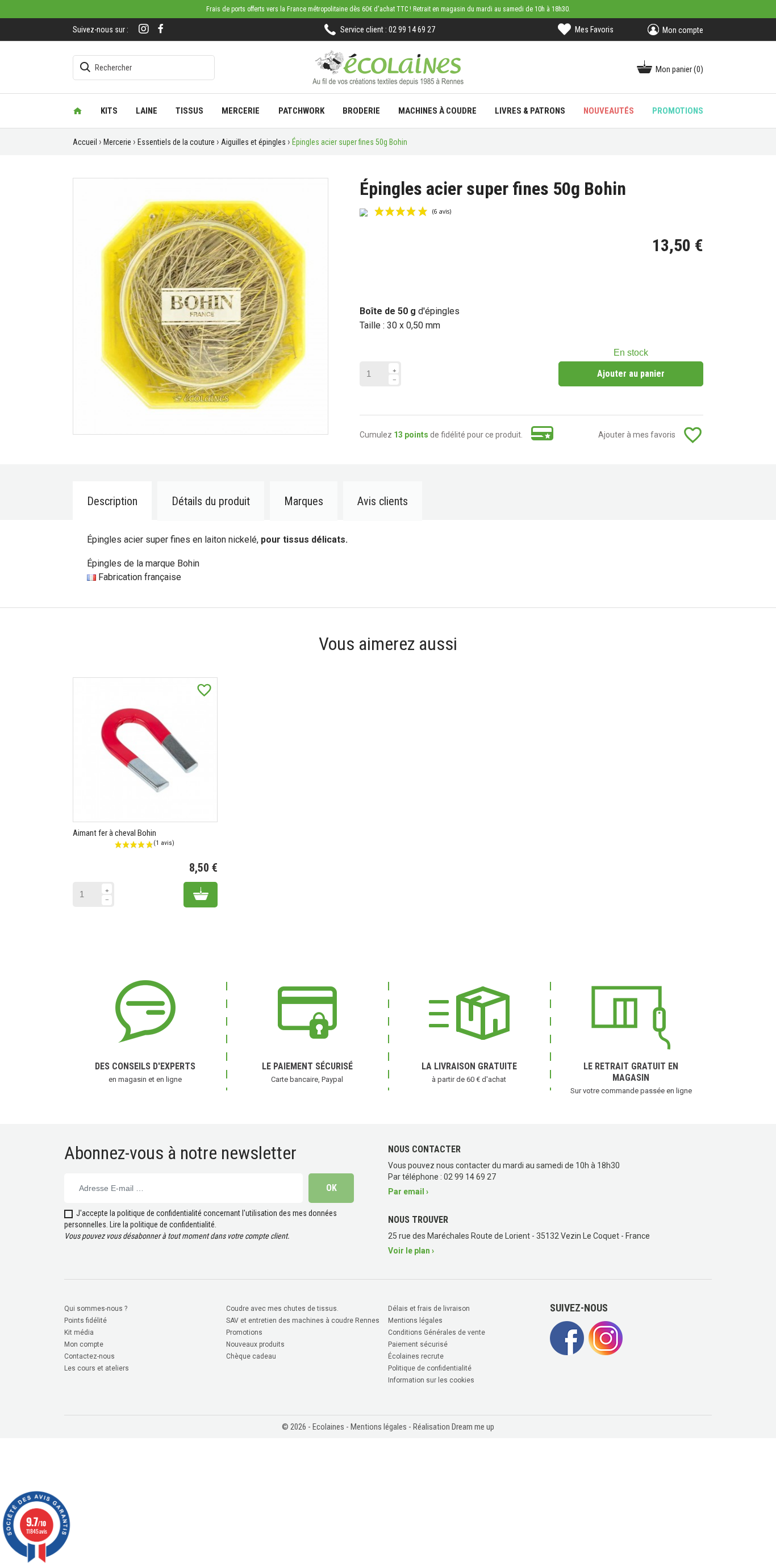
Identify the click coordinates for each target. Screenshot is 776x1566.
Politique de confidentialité (430, 1368)
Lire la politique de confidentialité (162, 1224)
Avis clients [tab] (382, 501)
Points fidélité (85, 1321)
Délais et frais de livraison (429, 1309)
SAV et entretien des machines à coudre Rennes (302, 1321)
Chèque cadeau (251, 1356)
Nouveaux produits (255, 1344)
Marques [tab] (303, 501)
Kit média (79, 1332)
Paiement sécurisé (418, 1344)
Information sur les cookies (431, 1380)
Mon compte (83, 1344)
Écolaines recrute (416, 1356)
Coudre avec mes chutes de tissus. (282, 1309)
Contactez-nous (89, 1356)
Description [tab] (112, 501)
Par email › (408, 1191)
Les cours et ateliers (96, 1368)
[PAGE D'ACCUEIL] (77, 111)
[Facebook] (161, 28)
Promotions (244, 1332)
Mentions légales (415, 1321)
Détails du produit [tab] (211, 501)
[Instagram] (144, 29)
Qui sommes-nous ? (95, 1309)
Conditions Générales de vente (436, 1332)
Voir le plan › (411, 1250)
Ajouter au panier (631, 373)
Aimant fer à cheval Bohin (114, 833)
